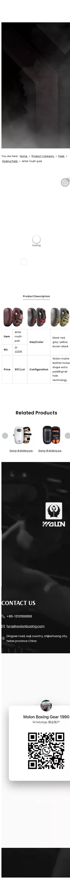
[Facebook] (2, 651)
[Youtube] (9, 651)
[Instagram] (15, 651)
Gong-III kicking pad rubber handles (22, 450)
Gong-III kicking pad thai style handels (50, 450)
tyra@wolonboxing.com (25, 626)
